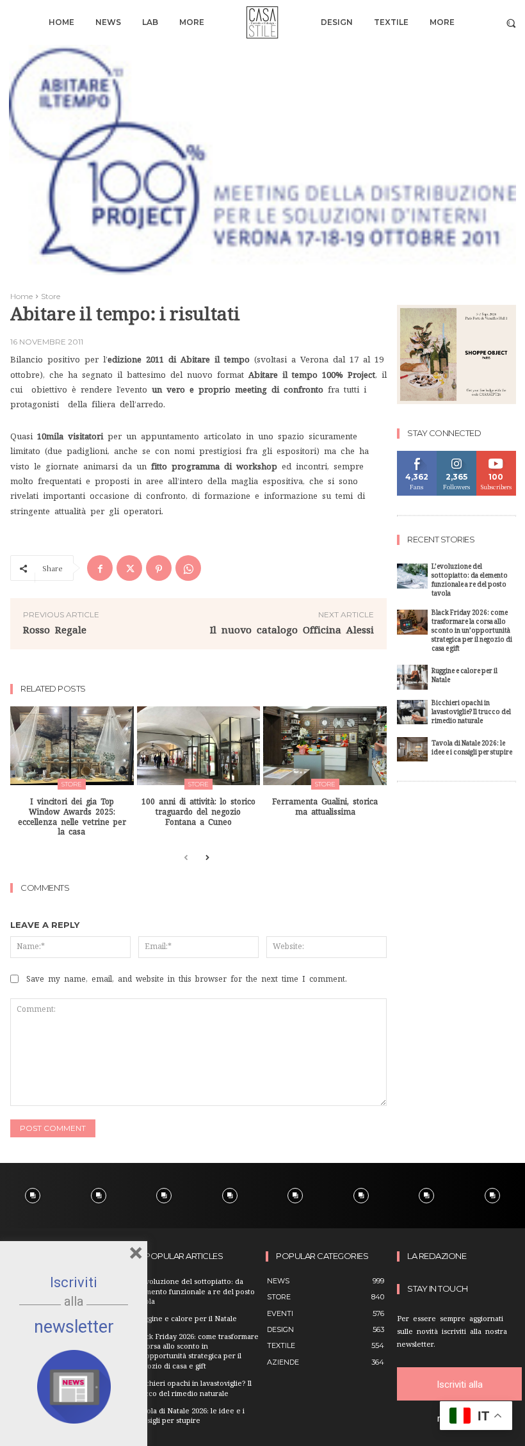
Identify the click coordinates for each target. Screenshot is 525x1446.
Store (50, 296)
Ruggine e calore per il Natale (464, 676)
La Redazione (436, 1256)
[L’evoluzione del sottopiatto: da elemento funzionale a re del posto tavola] (412, 576)
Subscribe (496, 455)
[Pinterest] (159, 568)
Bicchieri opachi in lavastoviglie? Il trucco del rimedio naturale (471, 713)
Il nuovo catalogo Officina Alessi (292, 630)
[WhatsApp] (188, 568)
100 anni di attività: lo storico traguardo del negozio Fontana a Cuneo (198, 811)
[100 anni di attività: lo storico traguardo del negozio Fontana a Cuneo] (199, 745)
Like (417, 455)
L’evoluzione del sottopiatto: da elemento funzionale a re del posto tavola (470, 581)
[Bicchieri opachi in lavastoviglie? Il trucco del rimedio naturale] (412, 712)
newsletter (74, 1327)
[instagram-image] (33, 1196)
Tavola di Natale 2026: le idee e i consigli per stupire (472, 749)
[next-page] (206, 858)
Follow (457, 455)
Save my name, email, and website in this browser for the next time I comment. (186, 979)
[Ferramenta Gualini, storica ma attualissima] (325, 745)
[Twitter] (129, 568)
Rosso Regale (54, 630)
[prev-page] (186, 858)
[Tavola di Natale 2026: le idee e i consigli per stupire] (412, 749)
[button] (511, 23)
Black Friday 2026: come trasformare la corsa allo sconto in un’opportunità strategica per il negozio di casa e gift (472, 631)
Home (21, 296)
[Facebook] (100, 568)
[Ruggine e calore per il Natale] (412, 677)
